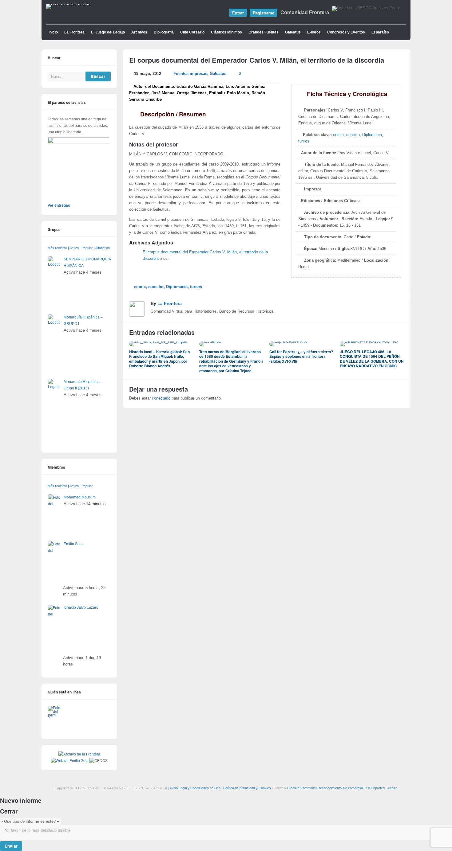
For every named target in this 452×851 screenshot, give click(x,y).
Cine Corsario (192, 32)
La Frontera (74, 32)
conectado (161, 398)
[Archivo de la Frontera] (68, 4)
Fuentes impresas (190, 74)
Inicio (53, 32)
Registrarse (263, 13)
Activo (74, 248)
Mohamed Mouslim (80, 497)
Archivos (139, 32)
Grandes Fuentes (263, 32)
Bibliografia (164, 32)
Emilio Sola (73, 544)
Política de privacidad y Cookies (247, 788)
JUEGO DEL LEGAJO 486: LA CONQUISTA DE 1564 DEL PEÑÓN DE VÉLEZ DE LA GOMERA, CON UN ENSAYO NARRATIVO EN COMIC (372, 359)
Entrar (238, 13)
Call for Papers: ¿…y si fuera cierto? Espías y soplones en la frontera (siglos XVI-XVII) (301, 356)
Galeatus (293, 32)
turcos (303, 141)
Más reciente (57, 248)
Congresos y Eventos (346, 32)
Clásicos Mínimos (226, 32)
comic (338, 135)
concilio (353, 135)
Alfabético (102, 248)
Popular (87, 248)
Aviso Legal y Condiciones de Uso (194, 788)
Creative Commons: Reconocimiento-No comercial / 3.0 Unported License (342, 788)
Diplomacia (372, 135)
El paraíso (380, 32)
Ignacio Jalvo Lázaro (81, 607)
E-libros (314, 32)
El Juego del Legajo (108, 32)
